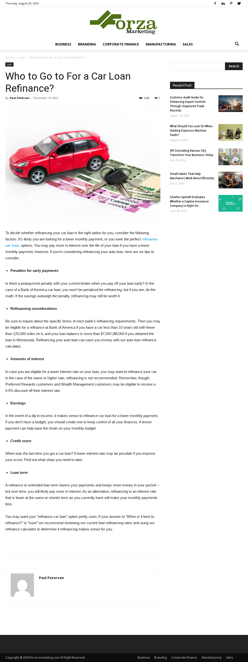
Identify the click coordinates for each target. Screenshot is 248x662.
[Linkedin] (223, 3)
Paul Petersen (20, 98)
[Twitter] (239, 3)
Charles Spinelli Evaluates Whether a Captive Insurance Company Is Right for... (189, 201)
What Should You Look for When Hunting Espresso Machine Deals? (191, 131)
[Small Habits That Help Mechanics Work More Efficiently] (230, 180)
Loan (21, 57)
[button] (237, 44)
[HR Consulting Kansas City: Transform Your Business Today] (230, 157)
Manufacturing (161, 44)
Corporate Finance (121, 44)
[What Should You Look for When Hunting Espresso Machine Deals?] (230, 132)
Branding (87, 44)
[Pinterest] (231, 3)
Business (63, 44)
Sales (188, 44)
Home (9, 57)
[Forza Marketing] (124, 23)
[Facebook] (215, 3)
